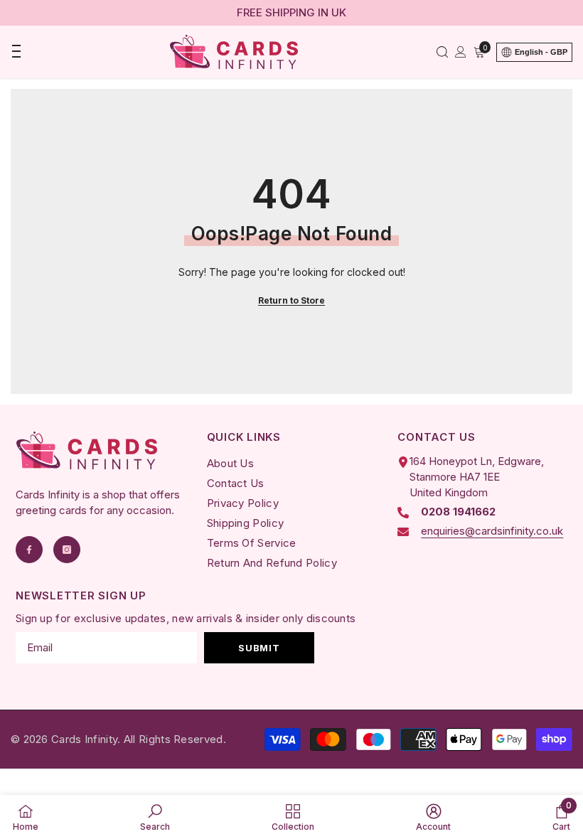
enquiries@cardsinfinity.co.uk (492, 531)
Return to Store (291, 300)
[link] (155, 817)
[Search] (442, 52)
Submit (258, 647)
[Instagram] (66, 549)
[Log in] (460, 52)
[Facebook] (29, 549)
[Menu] (16, 52)
